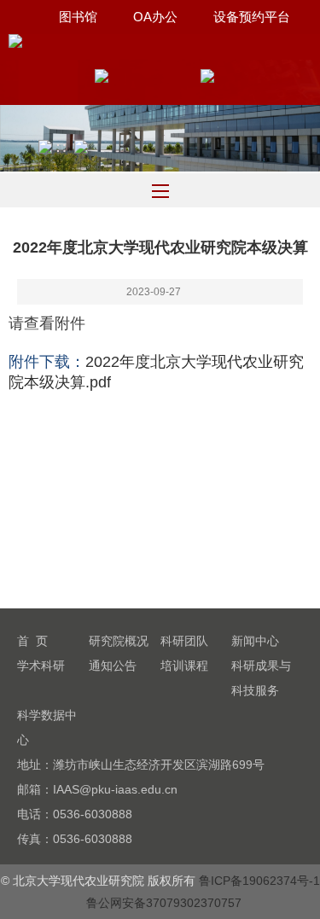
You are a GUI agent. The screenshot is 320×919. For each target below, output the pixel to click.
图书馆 (78, 16)
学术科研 (41, 665)
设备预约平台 (251, 16)
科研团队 (184, 641)
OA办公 (155, 16)
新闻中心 (255, 641)
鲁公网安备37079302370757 (163, 903)
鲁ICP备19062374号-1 (259, 880)
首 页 (32, 641)
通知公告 (113, 665)
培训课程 (184, 665)
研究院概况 (118, 641)
